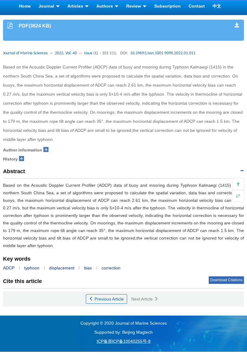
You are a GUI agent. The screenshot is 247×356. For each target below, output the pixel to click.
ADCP (8, 267)
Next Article (142, 299)
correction (111, 267)
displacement (61, 267)
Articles (75, 6)
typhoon (31, 267)
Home (25, 6)
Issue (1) (91, 53)
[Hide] (238, 196)
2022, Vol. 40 (66, 53)
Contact (197, 6)
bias (88, 267)
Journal (47, 6)
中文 (217, 6)
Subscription (167, 6)
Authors (105, 6)
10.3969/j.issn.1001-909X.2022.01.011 (162, 53)
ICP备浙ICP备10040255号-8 (124, 341)
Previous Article (108, 299)
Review (134, 6)
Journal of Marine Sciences (25, 53)
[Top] (238, 184)
